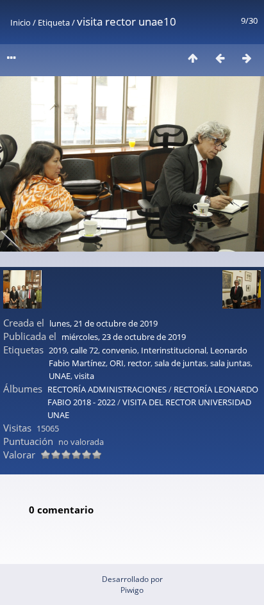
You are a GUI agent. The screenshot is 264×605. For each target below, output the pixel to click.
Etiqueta (54, 22)
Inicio (20, 22)
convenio (119, 350)
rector (139, 363)
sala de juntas (180, 363)
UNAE (59, 376)
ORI (117, 363)
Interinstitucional (173, 350)
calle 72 (84, 350)
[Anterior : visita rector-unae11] (219, 58)
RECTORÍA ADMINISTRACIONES (107, 389)
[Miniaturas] (192, 58)
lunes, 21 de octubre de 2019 (103, 323)
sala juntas (230, 363)
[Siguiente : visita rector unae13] (246, 58)
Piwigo (132, 590)
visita (84, 376)
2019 (58, 350)
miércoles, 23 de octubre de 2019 (124, 337)
